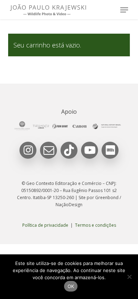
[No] (129, 276)
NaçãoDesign (69, 205)
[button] (124, 9)
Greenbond (107, 197)
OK (71, 286)
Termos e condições (95, 225)
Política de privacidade (45, 225)
